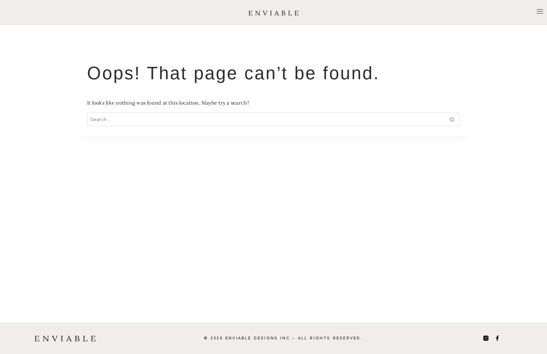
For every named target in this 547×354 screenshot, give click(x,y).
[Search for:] (273, 119)
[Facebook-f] (497, 338)
